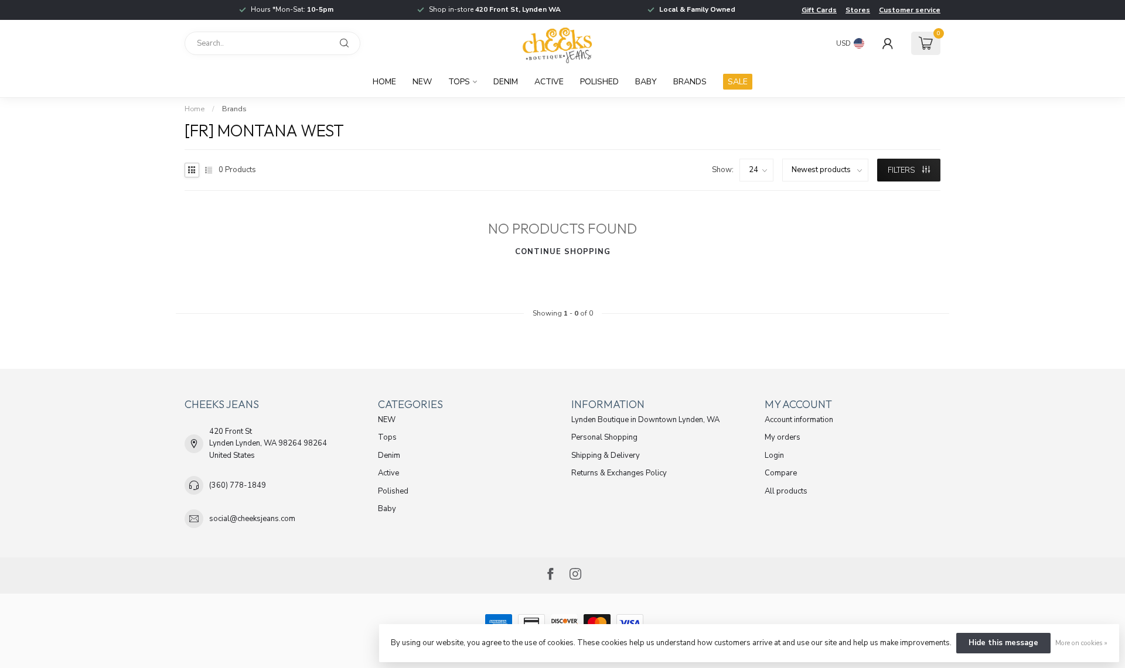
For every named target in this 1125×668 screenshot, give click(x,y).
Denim (505, 81)
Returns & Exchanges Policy (619, 473)
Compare (781, 473)
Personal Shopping (604, 437)
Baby (646, 81)
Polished (599, 81)
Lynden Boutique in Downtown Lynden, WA (645, 419)
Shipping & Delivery (605, 455)
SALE (738, 81)
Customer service (909, 10)
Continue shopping (563, 251)
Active (549, 81)
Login (774, 455)
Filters (902, 170)
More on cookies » (1081, 643)
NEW (422, 81)
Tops (459, 81)
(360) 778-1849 (237, 485)
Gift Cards (819, 10)
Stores (858, 10)
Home (384, 81)
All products (786, 491)
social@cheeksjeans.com (252, 518)
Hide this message (1003, 643)
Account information (799, 419)
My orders (782, 437)
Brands (690, 81)
